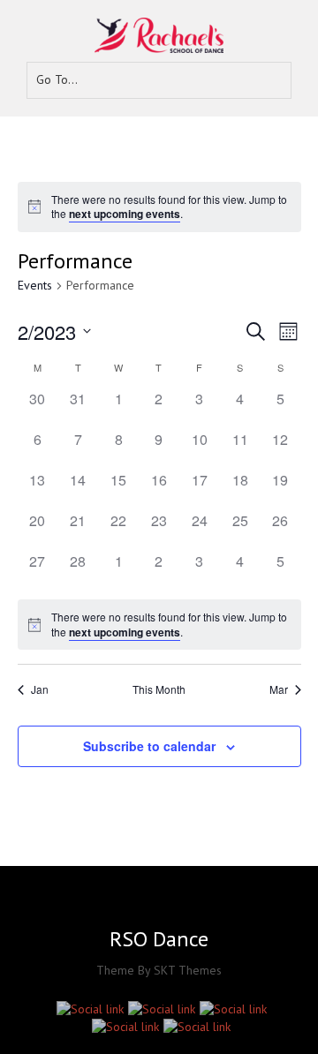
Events (35, 285)
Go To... (57, 79)
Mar (278, 689)
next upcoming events (124, 214)
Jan (40, 689)
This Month (159, 689)
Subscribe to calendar (149, 746)
